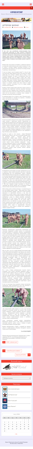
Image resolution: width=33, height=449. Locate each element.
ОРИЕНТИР (16, 12)
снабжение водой (13, 342)
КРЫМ (7, 342)
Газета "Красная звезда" (12, 394)
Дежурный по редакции (18, 27)
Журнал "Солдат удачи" (12, 400)
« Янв (16, 434)
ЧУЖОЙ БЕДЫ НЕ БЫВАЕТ (13, 350)
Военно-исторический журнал (13, 389)
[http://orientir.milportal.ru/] (16, 20)
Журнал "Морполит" (11, 406)
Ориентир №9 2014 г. (21, 354)
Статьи (10, 21)
